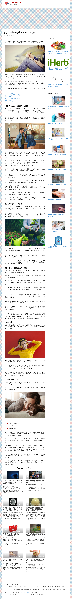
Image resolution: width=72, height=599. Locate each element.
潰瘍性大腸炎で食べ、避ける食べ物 (57, 169)
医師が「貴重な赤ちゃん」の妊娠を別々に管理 (12, 560)
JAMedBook (15, 2)
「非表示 (12, 93)
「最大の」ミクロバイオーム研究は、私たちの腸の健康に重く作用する (35, 560)
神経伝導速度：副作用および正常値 (57, 184)
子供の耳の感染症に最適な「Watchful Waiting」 (11, 534)
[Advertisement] (36, 18)
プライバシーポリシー (25, 592)
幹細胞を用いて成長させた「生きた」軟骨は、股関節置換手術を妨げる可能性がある (35, 509)
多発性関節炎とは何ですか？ (55, 199)
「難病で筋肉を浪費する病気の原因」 (35, 481)
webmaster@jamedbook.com (24, 594)
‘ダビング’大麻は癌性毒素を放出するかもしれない (35, 534)
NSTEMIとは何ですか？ (54, 231)
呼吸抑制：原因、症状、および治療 (57, 154)
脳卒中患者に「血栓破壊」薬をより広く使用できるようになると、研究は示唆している (12, 509)
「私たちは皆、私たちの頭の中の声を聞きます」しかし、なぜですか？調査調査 (12, 482)
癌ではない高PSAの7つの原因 (55, 123)
